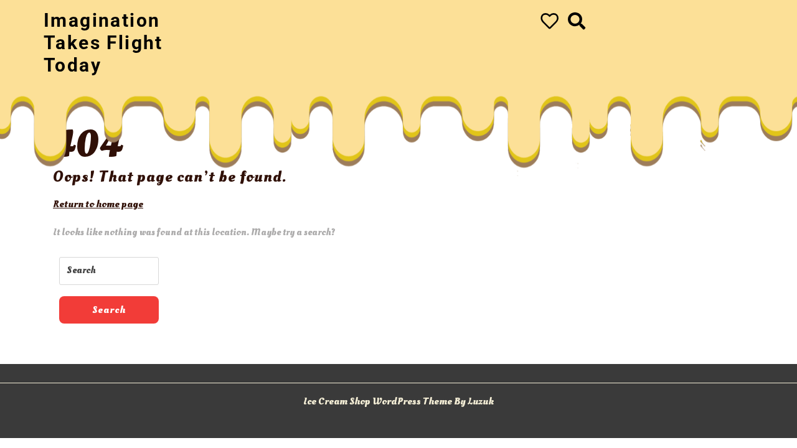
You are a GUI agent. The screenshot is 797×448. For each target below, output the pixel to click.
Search (109, 310)
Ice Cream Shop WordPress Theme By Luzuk (398, 401)
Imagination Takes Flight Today (103, 42)
